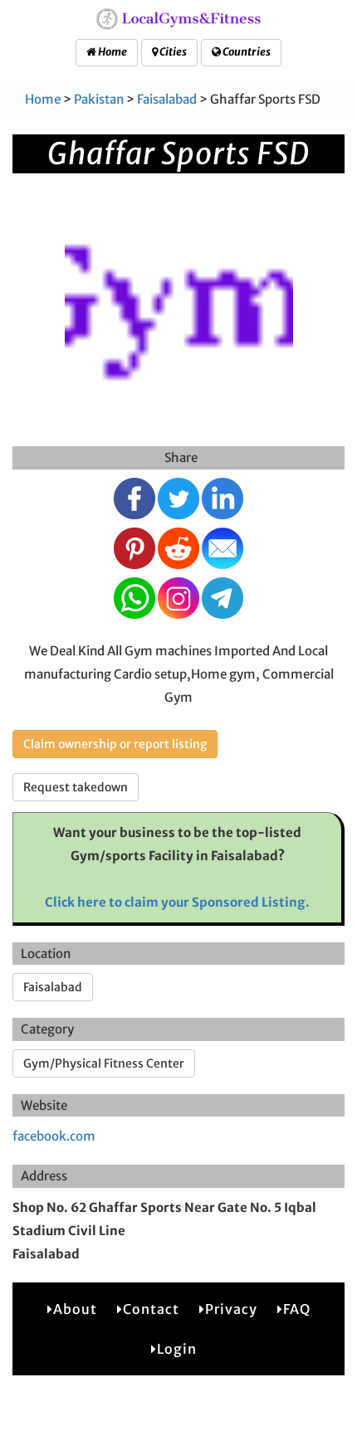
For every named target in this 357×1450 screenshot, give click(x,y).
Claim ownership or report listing (115, 744)
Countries (246, 52)
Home (111, 52)
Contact (151, 1309)
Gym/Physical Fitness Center (103, 1063)
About (75, 1309)
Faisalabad (167, 99)
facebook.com (53, 1136)
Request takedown (75, 787)
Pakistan (99, 99)
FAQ (297, 1309)
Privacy (231, 1309)
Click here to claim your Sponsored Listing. (177, 902)
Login (177, 1349)
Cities (172, 52)
